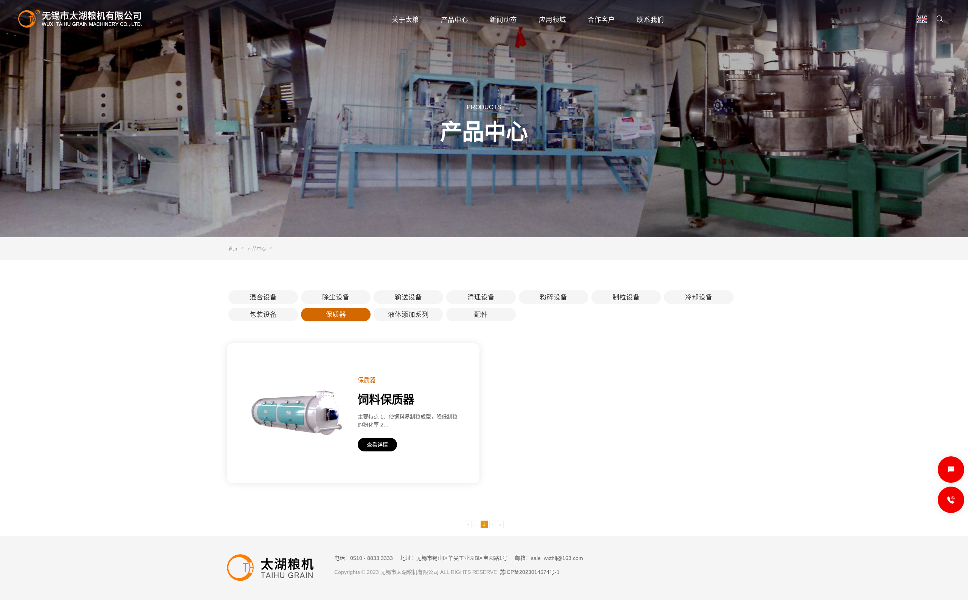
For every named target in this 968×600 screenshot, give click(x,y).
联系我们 (650, 19)
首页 (232, 248)
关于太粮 (405, 19)
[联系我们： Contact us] (951, 469)
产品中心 (454, 19)
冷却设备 (698, 297)
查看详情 (377, 445)
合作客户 (601, 19)
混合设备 (263, 297)
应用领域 (552, 19)
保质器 (336, 314)
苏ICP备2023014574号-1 (530, 572)
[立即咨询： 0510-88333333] (951, 500)
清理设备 (481, 297)
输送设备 (408, 297)
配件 (481, 314)
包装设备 (263, 314)
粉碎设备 (553, 297)
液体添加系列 (408, 314)
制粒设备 (626, 297)
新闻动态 (503, 19)
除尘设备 (335, 297)
